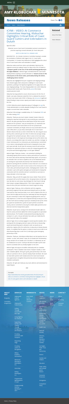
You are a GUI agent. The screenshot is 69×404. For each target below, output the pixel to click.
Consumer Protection (42, 376)
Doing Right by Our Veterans (19, 317)
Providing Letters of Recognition (18, 347)
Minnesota (31, 293)
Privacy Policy (12, 401)
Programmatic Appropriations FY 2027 (19, 380)
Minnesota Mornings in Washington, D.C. (18, 362)
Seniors (41, 354)
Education (42, 363)
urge (41, 105)
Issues (41, 293)
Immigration (42, 380)
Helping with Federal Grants (19, 304)
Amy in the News (56, 35)
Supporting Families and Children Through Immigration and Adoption (18, 326)
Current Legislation (42, 297)
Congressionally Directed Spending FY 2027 (19, 388)
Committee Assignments (7, 302)
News (13, 25)
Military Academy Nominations (18, 354)
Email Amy (61, 300)
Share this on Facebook (59, 20)
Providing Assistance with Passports (19, 335)
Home (8, 25)
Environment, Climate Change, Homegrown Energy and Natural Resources (43, 318)
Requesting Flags (18, 341)
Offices (60, 296)
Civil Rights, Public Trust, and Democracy (42, 348)
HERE (41, 112)
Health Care (42, 327)
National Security (41, 331)
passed (33, 89)
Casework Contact (61, 304)
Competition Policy (42, 384)
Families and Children (42, 359)
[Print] (60, 25)
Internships (18, 368)
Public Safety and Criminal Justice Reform (42, 369)
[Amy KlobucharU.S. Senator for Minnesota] (34, 11)
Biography (7, 298)
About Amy (7, 293)
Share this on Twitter (61, 20)
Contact (62, 293)
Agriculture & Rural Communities (43, 308)
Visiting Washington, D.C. (18, 373)
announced (38, 98)
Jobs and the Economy (42, 302)
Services (18, 293)
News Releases (18, 20)
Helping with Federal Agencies (18, 298)
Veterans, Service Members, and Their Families (42, 339)
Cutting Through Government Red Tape (18, 311)
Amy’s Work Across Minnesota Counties (30, 299)
